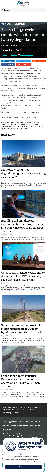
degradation (36, 122)
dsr (28, 124)
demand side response (8, 124)
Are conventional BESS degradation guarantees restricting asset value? (23, 173)
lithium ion (33, 126)
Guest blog (20, 24)
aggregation (6, 122)
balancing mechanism (17, 122)
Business (23, 55)
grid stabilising (18, 126)
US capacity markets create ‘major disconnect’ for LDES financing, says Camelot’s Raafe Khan (23, 276)
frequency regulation (7, 126)
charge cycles (28, 122)
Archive (4, 24)
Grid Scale (14, 55)
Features (11, 24)
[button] (8, 61)
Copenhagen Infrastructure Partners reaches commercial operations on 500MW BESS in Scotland (20, 381)
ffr (39, 124)
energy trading (34, 124)
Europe (5, 55)
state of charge (24, 128)
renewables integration (8, 128)
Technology (29, 55)
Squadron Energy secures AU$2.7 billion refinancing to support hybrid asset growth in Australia (22, 329)
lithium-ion (40, 126)
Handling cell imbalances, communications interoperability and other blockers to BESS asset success (22, 226)
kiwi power (26, 126)
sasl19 (17, 128)
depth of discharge (20, 124)
